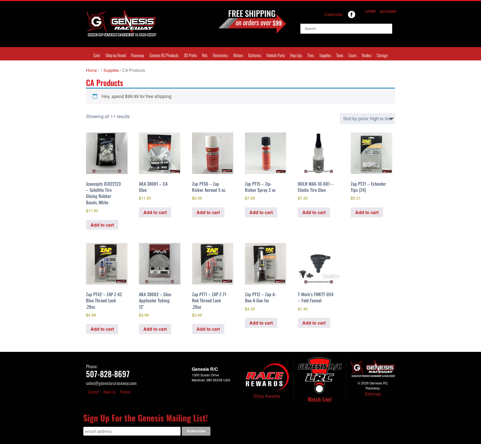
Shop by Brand (115, 55)
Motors (238, 55)
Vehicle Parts (275, 55)
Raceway (137, 55)
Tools (339, 55)
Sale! (96, 55)
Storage (382, 55)
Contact (93, 392)
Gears (353, 55)
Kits (204, 55)
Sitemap (373, 394)
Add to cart (102, 225)
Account (387, 11)
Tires (310, 55)
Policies (125, 392)
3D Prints (190, 55)
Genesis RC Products (163, 55)
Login (369, 11)
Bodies (366, 55)
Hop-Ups (296, 55)
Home (91, 70)
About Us (109, 392)
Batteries (254, 55)
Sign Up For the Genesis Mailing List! (145, 417)
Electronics (220, 55)
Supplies (325, 55)
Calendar (334, 14)
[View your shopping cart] (359, 16)
